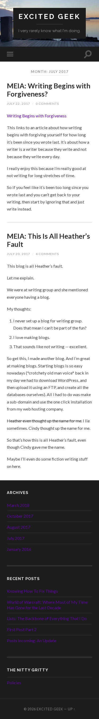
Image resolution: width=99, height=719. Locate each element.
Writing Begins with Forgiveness (37, 115)
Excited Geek (49, 16)
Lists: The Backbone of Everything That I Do (47, 618)
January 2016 (19, 549)
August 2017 (18, 527)
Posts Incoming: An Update (31, 640)
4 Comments (47, 254)
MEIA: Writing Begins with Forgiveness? (48, 90)
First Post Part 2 (21, 629)
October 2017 (20, 515)
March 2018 (18, 505)
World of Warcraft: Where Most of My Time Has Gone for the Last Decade (47, 605)
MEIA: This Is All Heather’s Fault (48, 240)
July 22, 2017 (18, 104)
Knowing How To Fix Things (32, 590)
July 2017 (15, 538)
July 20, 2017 (18, 254)
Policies (14, 682)
